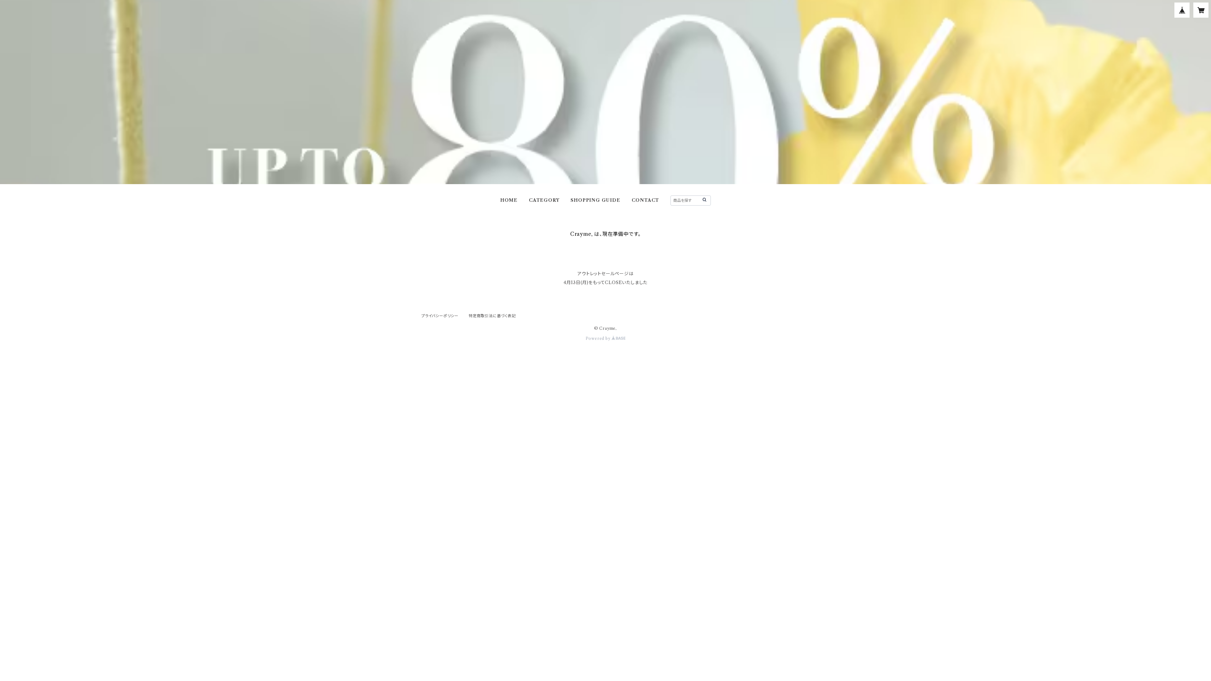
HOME (509, 200)
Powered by (599, 338)
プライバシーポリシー (440, 315)
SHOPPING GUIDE (595, 200)
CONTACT (645, 200)
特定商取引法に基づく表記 (492, 315)
